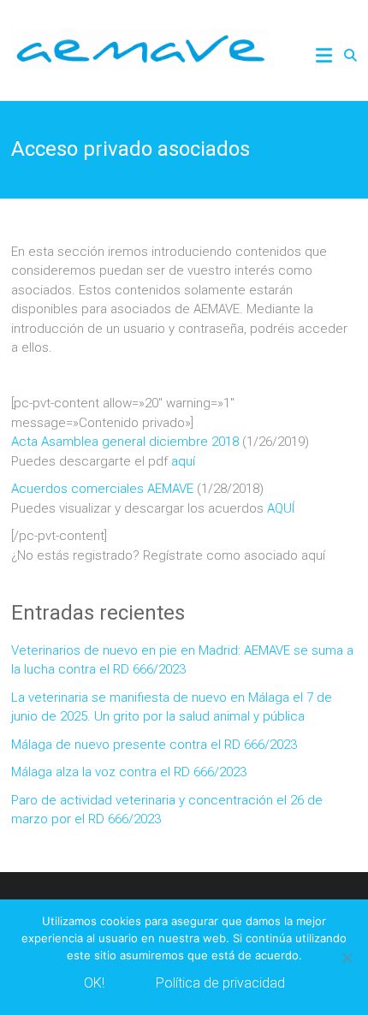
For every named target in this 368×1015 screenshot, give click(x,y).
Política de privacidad (220, 983)
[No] (346, 957)
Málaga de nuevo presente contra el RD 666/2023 (154, 744)
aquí (183, 461)
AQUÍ (280, 508)
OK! (94, 983)
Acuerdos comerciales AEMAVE (102, 488)
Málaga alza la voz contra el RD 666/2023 (128, 772)
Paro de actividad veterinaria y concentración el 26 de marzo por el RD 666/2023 (167, 810)
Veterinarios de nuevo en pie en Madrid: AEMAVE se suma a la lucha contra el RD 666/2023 (182, 660)
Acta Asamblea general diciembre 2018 (125, 441)
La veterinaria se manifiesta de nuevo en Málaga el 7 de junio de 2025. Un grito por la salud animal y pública (171, 707)
